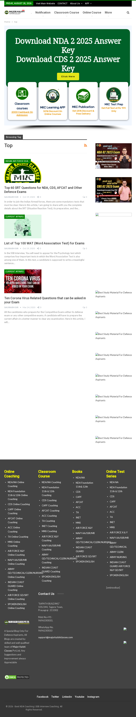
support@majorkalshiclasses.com (55, 637)
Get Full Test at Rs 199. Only (113, 109)
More (108, 12)
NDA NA (114, 482)
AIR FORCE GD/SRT (86, 556)
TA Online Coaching (18, 536)
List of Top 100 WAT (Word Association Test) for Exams (44, 243)
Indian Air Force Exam (17, 161)
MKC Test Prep (113, 104)
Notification (42, 12)
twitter (55, 696)
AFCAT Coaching (50, 510)
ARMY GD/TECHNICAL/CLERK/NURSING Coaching (59, 558)
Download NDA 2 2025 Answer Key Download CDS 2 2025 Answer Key (68, 54)
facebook (42, 696)
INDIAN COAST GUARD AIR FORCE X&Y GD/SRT (120, 566)
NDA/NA (80, 477)
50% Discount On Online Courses (52, 112)
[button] (68, 75)
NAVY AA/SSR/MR (85, 533)
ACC (78, 507)
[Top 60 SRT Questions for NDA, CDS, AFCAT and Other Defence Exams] (22, 171)
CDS (78, 491)
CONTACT (62, 3)
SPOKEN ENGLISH (85, 561)
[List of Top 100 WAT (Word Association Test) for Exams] (22, 226)
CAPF (79, 497)
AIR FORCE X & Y (119, 532)
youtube (79, 696)
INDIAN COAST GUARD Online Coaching (16, 586)
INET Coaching (49, 526)
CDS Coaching (49, 500)
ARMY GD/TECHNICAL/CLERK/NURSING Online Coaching (25, 573)
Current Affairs (14, 216)
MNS (78, 522)
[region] (68, 78)
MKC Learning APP (52, 107)
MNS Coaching (49, 531)
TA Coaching (48, 520)
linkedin (67, 696)
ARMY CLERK (117, 552)
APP (87, 3)
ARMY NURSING (118, 557)
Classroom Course (66, 12)
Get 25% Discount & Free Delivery (83, 112)
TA (77, 512)
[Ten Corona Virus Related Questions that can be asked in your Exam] (22, 281)
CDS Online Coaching (19, 504)
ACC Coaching (49, 515)
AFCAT (79, 502)
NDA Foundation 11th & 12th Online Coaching (18, 495)
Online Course (92, 12)
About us (75, 3)
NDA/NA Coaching (51, 482)
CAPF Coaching (50, 505)
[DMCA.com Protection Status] (17, 677)
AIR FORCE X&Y (84, 527)
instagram (93, 696)
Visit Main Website (45, 3)
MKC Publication (83, 107)
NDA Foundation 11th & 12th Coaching (50, 491)
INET (78, 517)
